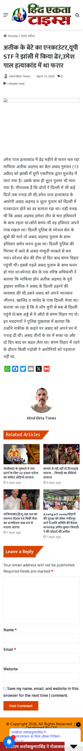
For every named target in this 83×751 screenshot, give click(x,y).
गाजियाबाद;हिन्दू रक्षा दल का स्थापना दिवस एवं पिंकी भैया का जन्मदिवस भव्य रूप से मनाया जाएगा (20, 521)
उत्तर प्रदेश (28, 35)
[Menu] (5, 16)
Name (10, 629)
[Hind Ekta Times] (41, 14)
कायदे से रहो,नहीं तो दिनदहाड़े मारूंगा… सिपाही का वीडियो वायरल (60, 473)
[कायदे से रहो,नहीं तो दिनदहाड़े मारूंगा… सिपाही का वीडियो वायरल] (61, 454)
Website (10, 668)
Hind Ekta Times (19, 76)
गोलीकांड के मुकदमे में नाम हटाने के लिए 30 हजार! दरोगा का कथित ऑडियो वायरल (20, 473)
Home (12, 35)
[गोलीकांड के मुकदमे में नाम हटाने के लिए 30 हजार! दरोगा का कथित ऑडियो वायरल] (21, 454)
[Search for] (77, 16)
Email (9, 649)
